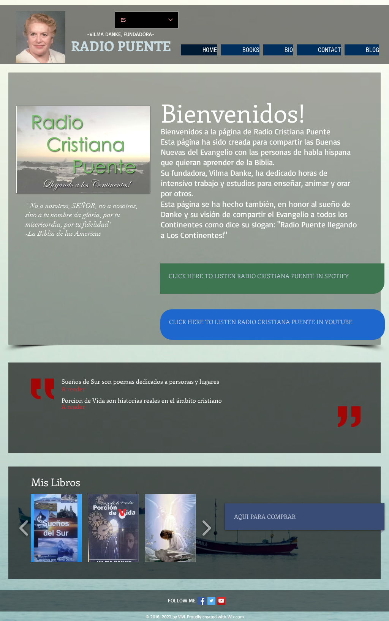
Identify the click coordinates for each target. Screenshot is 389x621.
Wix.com (236, 616)
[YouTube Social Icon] (221, 601)
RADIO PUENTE (121, 45)
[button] (56, 528)
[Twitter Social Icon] (211, 601)
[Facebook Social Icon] (202, 601)
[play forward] (206, 528)
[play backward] (24, 528)
